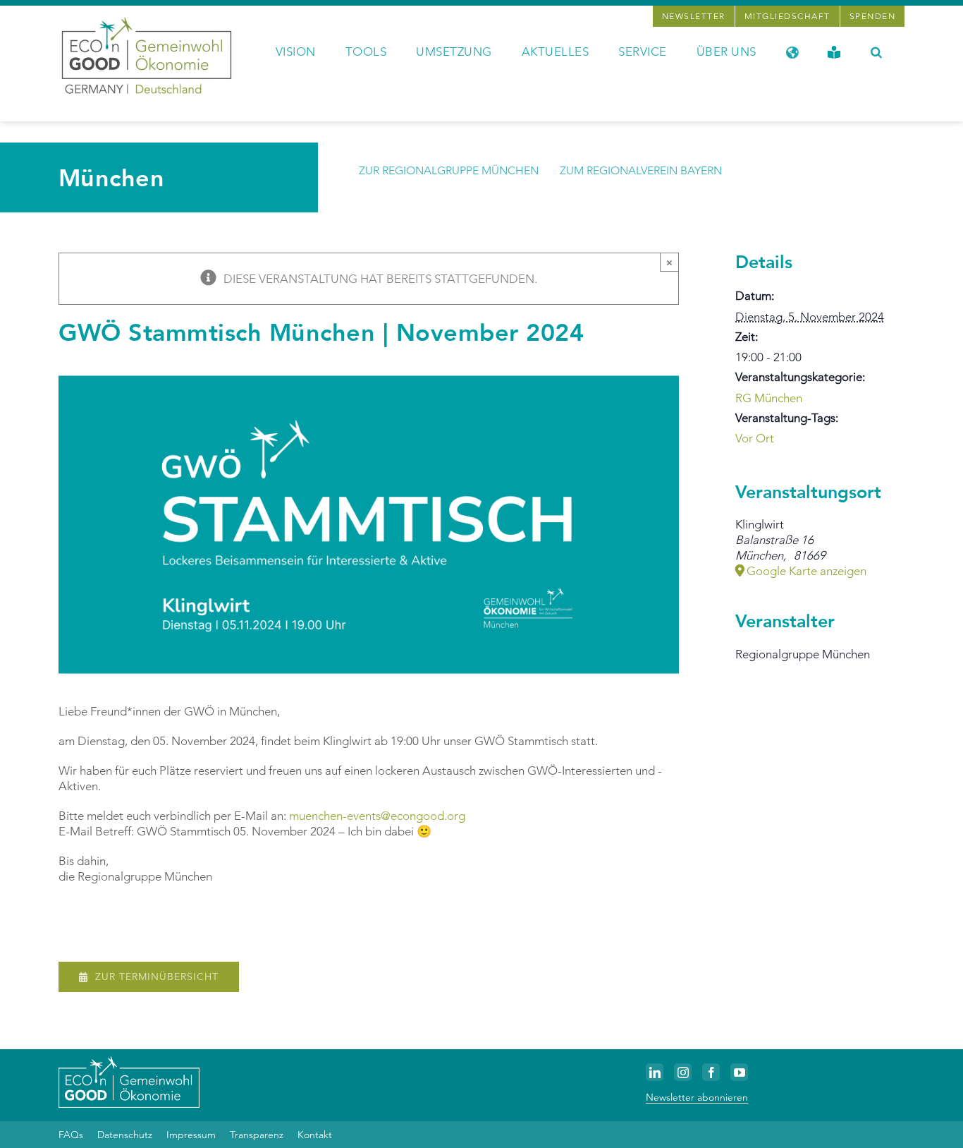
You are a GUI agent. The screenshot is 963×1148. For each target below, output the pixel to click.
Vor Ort (754, 438)
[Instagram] (683, 1072)
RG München (768, 398)
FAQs (71, 1134)
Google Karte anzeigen (806, 571)
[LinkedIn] (654, 1072)
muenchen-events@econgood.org (377, 816)
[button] (877, 51)
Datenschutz (124, 1134)
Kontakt (315, 1134)
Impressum (191, 1134)
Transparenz (256, 1134)
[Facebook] (711, 1072)
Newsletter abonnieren (697, 1097)
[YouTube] (739, 1072)
